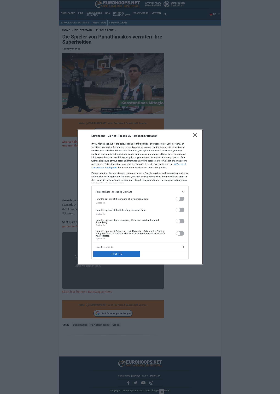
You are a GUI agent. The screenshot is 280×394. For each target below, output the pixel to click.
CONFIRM (117, 254)
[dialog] (140, 197)
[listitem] (140, 191)
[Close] (196, 136)
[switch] (180, 199)
